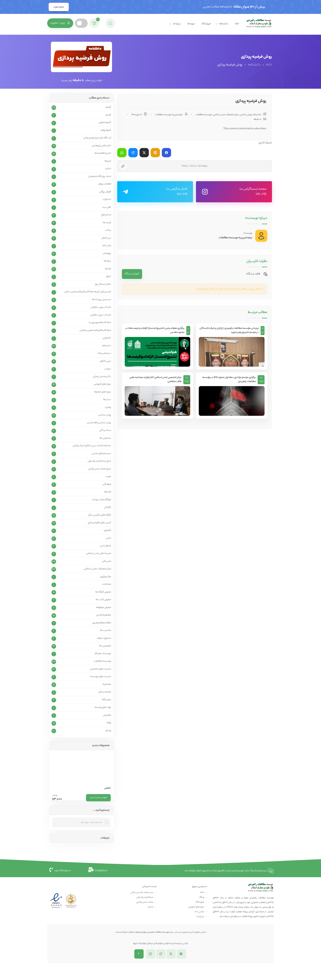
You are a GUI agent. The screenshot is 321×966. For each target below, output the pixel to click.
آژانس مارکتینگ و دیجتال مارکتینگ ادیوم (151, 943)
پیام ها (107, 261)
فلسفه (107, 492)
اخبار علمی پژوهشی (101, 146)
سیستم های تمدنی (101, 454)
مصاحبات (106, 584)
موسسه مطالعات (204, 115)
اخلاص (107, 788)
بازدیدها (107, 223)
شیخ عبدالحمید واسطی (99, 461)
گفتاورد (107, 531)
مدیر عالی (106, 561)
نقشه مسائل (104, 692)
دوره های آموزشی (102, 384)
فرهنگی (107, 484)
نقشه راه (107, 684)
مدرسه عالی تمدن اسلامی (98, 554)
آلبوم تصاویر (105, 123)
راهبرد (108, 407)
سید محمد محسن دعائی (141, 892)
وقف (108, 723)
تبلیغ (108, 276)
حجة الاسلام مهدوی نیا (100, 323)
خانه (237, 24)
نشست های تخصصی (100, 669)
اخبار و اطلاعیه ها (103, 153)
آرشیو (108, 107)
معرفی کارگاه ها (103, 592)
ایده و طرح (106, 215)
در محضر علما (104, 353)
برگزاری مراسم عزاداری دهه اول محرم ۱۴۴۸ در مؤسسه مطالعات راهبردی (229, 380)
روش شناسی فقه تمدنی (99, 423)
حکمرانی (107, 338)
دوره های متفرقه (102, 392)
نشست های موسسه (100, 677)
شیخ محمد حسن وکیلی (99, 469)
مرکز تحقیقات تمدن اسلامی (226, 115)
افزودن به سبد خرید (98, 797)
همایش (107, 715)
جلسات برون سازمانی (101, 307)
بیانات (108, 230)
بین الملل (106, 238)
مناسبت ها (105, 630)
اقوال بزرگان (105, 192)
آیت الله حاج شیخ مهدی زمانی (97, 138)
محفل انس (105, 546)
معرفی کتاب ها (103, 600)
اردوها (108, 161)
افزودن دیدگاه (132, 274)
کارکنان (107, 507)
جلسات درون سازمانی (100, 315)
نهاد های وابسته (103, 707)
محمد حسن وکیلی (144, 902)
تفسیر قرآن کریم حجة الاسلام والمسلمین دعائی (87, 292)
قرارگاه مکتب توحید (101, 500)
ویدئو (108, 731)
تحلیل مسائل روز (103, 284)
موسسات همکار (103, 654)
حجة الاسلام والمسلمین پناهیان (95, 330)
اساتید (108, 169)
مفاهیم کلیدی (103, 615)
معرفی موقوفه (103, 607)
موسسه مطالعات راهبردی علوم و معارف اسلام (149, 932)
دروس (107, 369)
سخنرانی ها (105, 438)
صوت (108, 477)
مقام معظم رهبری (101, 623)
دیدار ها (107, 400)
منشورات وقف (104, 638)
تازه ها (108, 269)
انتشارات (106, 200)
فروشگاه (206, 24)
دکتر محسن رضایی (102, 377)
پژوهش (107, 253)
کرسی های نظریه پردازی (99, 523)
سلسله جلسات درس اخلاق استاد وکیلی (91, 446)
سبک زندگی (105, 430)
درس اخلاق (105, 361)
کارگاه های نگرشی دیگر (99, 515)
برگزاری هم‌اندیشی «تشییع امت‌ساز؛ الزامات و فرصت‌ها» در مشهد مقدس (154, 330)
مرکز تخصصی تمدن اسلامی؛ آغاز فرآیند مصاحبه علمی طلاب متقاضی (155, 380)
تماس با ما (199, 912)
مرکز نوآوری (105, 577)
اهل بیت (106, 207)
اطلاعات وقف (104, 184)
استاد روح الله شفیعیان (99, 177)
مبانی (108, 538)
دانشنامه (223, 24)
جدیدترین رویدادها (101, 300)
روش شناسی (245, 115)
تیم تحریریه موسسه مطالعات (235, 238)
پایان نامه (106, 246)
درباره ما (177, 24)
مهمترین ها (105, 646)
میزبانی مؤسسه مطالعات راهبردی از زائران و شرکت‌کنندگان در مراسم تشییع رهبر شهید (229, 330)
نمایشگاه (106, 700)
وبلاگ (201, 897)
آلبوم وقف (105, 130)
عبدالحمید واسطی (144, 897)
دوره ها (191, 24)
